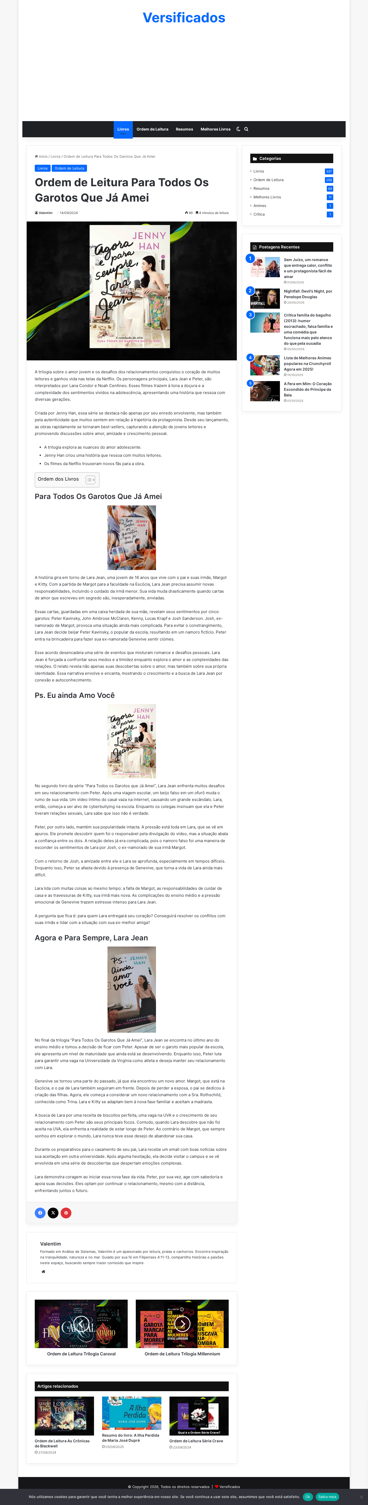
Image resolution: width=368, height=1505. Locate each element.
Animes (260, 205)
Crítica (259, 214)
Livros (123, 129)
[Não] (361, 1497)
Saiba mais (327, 1497)
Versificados (230, 1487)
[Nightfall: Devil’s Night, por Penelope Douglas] (265, 299)
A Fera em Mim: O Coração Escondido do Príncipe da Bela (308, 389)
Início (43, 156)
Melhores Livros (216, 129)
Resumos (184, 129)
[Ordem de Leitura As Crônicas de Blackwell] (64, 1416)
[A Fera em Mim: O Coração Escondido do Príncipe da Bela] (265, 391)
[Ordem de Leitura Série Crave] (199, 1416)
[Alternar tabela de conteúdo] (88, 479)
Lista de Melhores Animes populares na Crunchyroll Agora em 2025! (307, 363)
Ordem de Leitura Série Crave (196, 1441)
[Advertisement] (184, 72)
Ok (307, 1497)
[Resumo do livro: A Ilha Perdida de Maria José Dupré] (131, 1413)
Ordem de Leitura (152, 129)
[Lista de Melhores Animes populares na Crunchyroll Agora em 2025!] (265, 365)
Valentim (46, 213)
